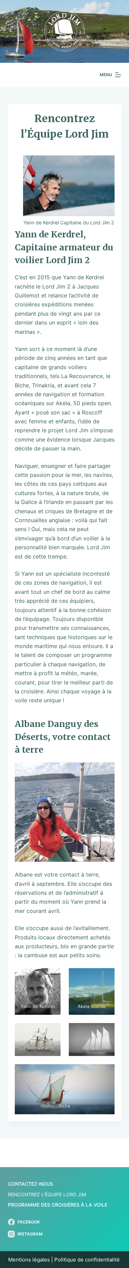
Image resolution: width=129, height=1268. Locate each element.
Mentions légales (29, 1259)
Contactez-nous (30, 1184)
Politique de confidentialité (87, 1259)
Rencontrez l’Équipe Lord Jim (47, 1194)
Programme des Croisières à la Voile (57, 1205)
